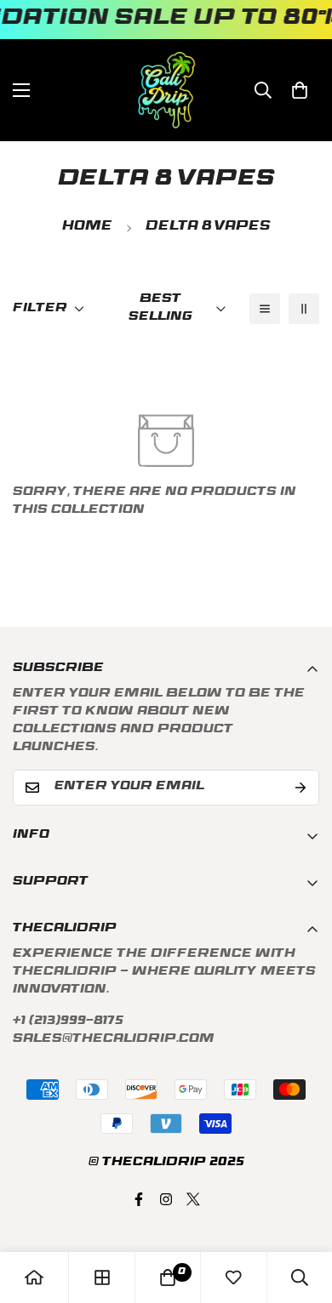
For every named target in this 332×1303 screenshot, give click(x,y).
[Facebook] (139, 1199)
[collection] (102, 1277)
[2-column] (304, 308)
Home (87, 227)
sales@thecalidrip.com (114, 1040)
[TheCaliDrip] (166, 90)
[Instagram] (166, 1199)
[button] (299, 90)
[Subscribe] (300, 787)
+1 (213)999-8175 (68, 1022)
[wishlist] (233, 1277)
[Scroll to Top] (301, 1213)
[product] (34, 1277)
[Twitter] (193, 1199)
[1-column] (264, 308)
